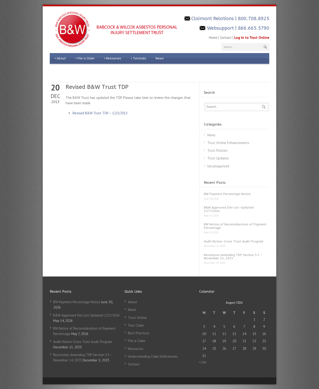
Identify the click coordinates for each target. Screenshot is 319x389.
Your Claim (136, 325)
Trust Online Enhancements (228, 142)
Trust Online (137, 317)
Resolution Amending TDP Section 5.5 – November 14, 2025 (233, 256)
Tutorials (138, 58)
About (60, 58)
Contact (226, 37)
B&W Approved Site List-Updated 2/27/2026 (229, 209)
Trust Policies (217, 150)
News (160, 58)
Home (213, 37)
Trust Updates (218, 158)
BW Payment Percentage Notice (227, 194)
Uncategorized (218, 166)
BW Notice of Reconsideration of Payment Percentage (235, 226)
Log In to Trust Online (251, 37)
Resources (112, 58)
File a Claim (84, 58)
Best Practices (138, 333)
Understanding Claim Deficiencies (153, 356)
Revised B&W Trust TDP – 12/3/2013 (100, 113)
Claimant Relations (212, 18)
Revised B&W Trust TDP (97, 87)
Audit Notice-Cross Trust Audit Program (233, 241)
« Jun (202, 362)
